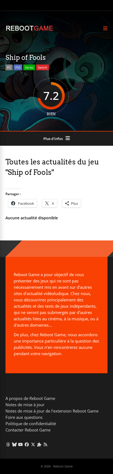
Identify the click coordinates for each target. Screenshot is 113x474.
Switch (42, 67)
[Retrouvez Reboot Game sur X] (33, 444)
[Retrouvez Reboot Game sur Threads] (8, 444)
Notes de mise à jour (24, 404)
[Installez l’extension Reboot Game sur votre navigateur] (39, 444)
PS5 (18, 67)
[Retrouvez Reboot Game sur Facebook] (26, 444)
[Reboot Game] (29, 30)
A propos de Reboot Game (30, 398)
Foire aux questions (24, 417)
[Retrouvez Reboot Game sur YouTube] (20, 444)
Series (29, 67)
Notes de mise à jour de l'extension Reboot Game (51, 411)
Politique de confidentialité (30, 423)
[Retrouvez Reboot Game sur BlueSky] (14, 444)
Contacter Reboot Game (27, 430)
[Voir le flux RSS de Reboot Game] (45, 444)
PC (9, 67)
